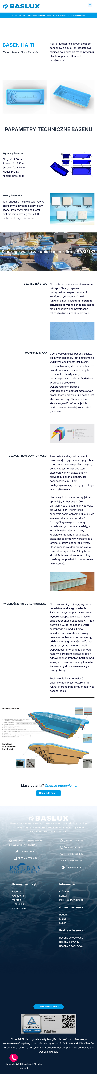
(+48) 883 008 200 (73, 854)
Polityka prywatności (71, 899)
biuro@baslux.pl (73, 867)
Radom (63, 914)
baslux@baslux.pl (73, 860)
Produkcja (18, 903)
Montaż (16, 899)
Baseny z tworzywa (71, 945)
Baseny (16, 891)
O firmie (64, 891)
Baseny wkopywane (71, 937)
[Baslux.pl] (48, 818)
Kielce (63, 918)
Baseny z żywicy (69, 941)
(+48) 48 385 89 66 (73, 840)
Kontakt (63, 895)
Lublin (62, 922)
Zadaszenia (19, 908)
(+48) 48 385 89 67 (73, 847)
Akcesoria (18, 895)
